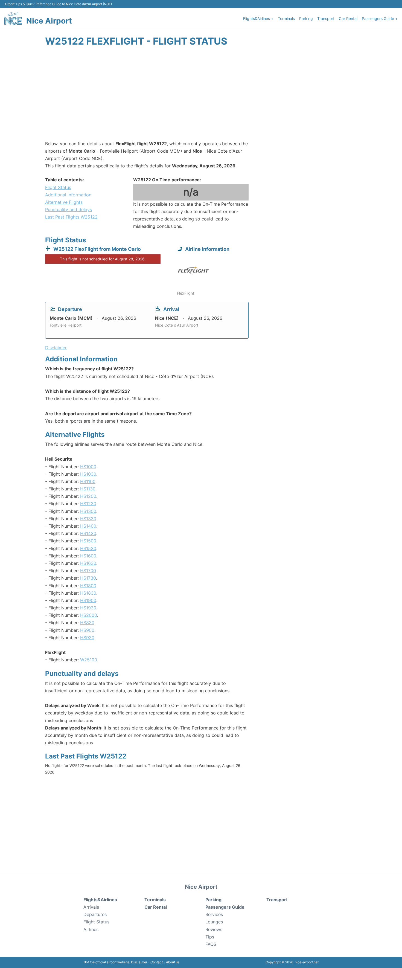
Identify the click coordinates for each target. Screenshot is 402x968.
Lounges (214, 922)
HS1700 (88, 570)
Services (214, 914)
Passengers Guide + (380, 18)
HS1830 (88, 593)
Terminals (286, 18)
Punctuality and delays (68, 209)
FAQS (210, 944)
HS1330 (88, 518)
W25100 (88, 659)
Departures (95, 914)
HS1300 (88, 511)
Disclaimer (139, 962)
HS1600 (88, 556)
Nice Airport (49, 21)
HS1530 (88, 548)
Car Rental (348, 18)
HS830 (87, 622)
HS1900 (88, 600)
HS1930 (88, 608)
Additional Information (68, 194)
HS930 (87, 637)
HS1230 (88, 503)
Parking (306, 18)
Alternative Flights (64, 202)
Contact (156, 962)
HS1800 (88, 585)
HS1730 (88, 578)
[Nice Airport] (13, 18)
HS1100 (87, 481)
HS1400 (88, 526)
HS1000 (88, 466)
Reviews (213, 929)
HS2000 (88, 615)
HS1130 (87, 489)
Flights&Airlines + (258, 18)
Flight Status (58, 187)
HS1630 (88, 563)
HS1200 (88, 496)
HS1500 (88, 540)
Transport (325, 18)
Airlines (90, 929)
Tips (209, 937)
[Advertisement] (201, 96)
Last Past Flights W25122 (71, 217)
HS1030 (88, 474)
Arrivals (91, 907)
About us (172, 962)
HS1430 (88, 533)
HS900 (87, 630)
